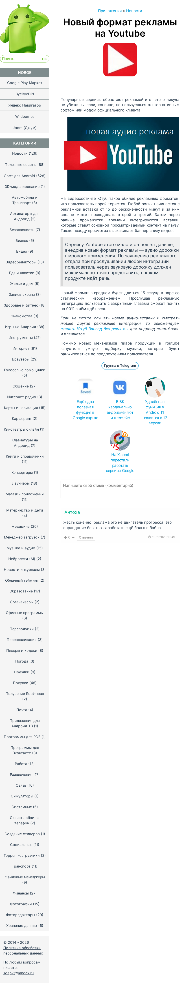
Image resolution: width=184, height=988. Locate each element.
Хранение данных (21, 925)
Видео (21, 251)
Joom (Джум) (25, 127)
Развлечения (21, 774)
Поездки (21, 672)
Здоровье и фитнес (21, 305)
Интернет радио (21, 397)
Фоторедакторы (20, 914)
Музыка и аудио (21, 548)
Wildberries (24, 116)
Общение (21, 386)
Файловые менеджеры (25, 877)
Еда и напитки (21, 273)
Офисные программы (25, 612)
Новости (20, 153)
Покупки (20, 683)
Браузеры (20, 359)
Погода (21, 661)
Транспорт (21, 866)
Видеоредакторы (21, 262)
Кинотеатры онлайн (21, 429)
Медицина (20, 526)
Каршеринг (21, 418)
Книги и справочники (25, 456)
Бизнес (21, 240)
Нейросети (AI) (21, 558)
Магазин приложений (25, 494)
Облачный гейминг (21, 580)
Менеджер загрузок (21, 537)
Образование (21, 591)
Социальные (21, 844)
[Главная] (24, 52)
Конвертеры (22, 472)
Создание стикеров (22, 834)
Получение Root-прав (25, 693)
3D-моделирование (22, 186)
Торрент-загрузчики (22, 855)
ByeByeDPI (24, 94)
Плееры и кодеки (21, 650)
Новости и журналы (22, 569)
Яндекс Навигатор (24, 105)
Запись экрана (22, 294)
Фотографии (21, 904)
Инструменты (21, 337)
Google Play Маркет (24, 82)
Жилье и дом (21, 283)
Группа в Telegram (120, 365)
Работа (21, 763)
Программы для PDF (22, 736)
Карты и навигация (21, 407)
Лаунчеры (21, 483)
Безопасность (21, 229)
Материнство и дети (24, 510)
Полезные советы (20, 164)
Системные (21, 807)
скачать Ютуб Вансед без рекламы (94, 329)
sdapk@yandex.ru (18, 973)
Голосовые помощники (24, 370)
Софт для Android (19, 176)
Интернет (21, 348)
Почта (21, 710)
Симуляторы (22, 796)
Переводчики (22, 629)
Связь (21, 785)
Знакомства (21, 316)
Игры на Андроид (20, 327)
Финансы (21, 893)
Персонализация (22, 639)
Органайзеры (21, 602)
